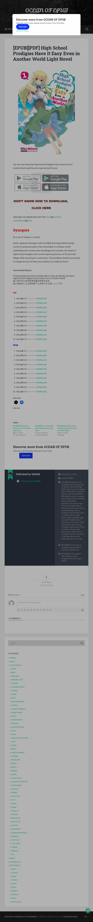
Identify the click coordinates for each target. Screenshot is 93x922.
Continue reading (22, 31)
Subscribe (23, 27)
